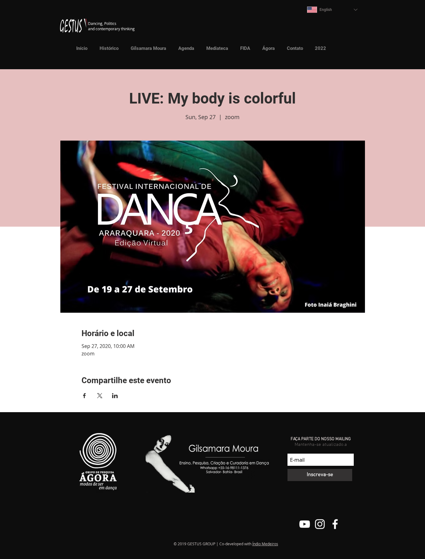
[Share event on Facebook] (84, 395)
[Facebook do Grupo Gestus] (335, 524)
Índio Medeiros (265, 543)
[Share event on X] (100, 395)
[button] (215, 48)
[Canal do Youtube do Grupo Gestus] (304, 524)
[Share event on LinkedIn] (115, 395)
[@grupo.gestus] (319, 524)
